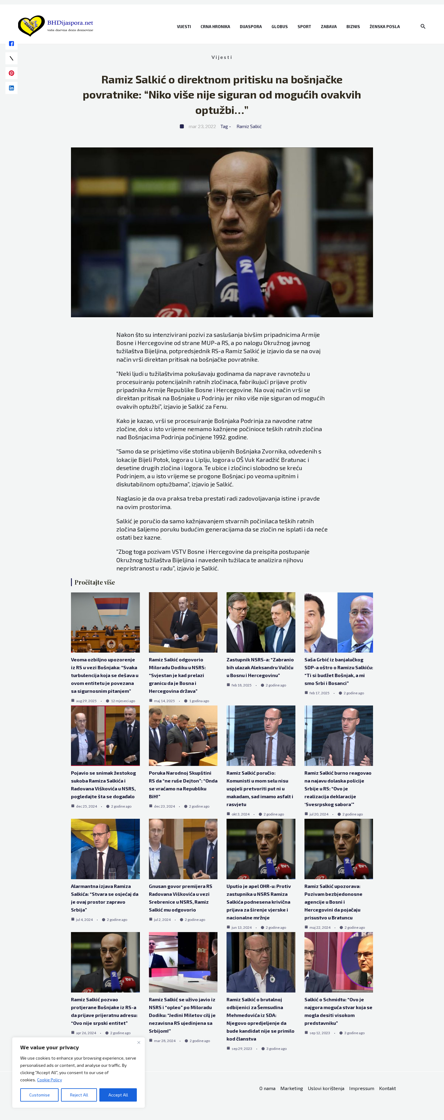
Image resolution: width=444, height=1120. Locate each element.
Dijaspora (251, 26)
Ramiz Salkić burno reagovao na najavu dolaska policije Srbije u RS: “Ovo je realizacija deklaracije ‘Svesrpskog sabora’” (338, 788)
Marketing (291, 1088)
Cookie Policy (49, 1079)
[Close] (138, 1042)
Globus (280, 26)
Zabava (329, 26)
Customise (39, 1094)
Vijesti (184, 26)
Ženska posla (385, 26)
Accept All (118, 1094)
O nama (267, 1088)
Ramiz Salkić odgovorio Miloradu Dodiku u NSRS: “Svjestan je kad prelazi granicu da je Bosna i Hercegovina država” (177, 675)
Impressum (361, 1088)
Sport (304, 26)
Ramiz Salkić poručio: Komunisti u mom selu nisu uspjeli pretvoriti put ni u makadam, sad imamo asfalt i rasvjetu (260, 788)
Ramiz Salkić (249, 126)
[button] (423, 26)
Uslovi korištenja (326, 1088)
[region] (78, 1072)
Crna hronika (215, 26)
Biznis (353, 26)
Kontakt (387, 1088)
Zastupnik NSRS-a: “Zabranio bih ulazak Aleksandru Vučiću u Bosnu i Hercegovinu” (260, 667)
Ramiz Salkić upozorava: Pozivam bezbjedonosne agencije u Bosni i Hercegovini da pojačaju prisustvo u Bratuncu (333, 901)
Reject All (79, 1094)
